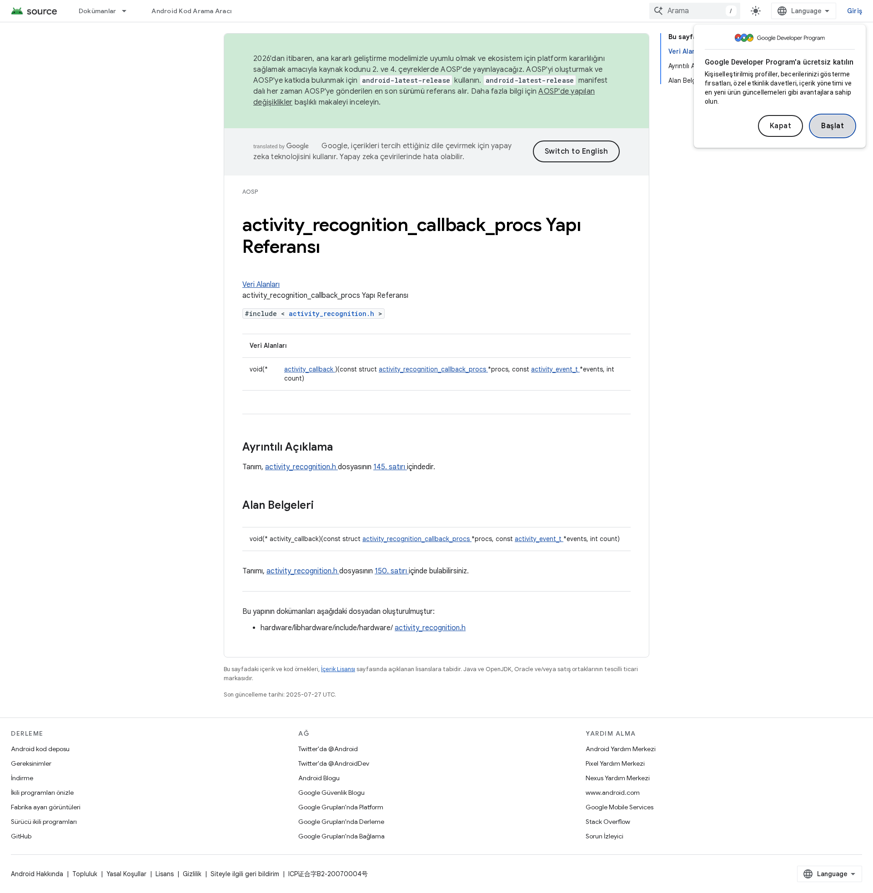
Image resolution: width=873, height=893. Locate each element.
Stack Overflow (608, 822)
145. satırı (390, 467)
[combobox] (694, 11)
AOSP (250, 192)
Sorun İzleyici (604, 836)
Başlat (832, 125)
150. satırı (392, 571)
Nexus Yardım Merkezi (618, 778)
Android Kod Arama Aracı (191, 11)
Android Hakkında (37, 874)
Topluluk (84, 874)
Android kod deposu (40, 749)
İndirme (22, 778)
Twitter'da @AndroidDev (333, 763)
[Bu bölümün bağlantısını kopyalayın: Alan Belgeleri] (325, 506)
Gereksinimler (31, 763)
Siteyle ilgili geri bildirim (245, 874)
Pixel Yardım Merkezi (615, 763)
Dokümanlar (97, 11)
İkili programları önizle (42, 792)
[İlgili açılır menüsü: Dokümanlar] (128, 11)
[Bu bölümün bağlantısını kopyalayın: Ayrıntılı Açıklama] (345, 447)
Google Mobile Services (619, 807)
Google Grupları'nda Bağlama (341, 836)
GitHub (21, 836)
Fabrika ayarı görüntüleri (45, 807)
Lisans (165, 874)
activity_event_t (555, 369)
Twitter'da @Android (328, 749)
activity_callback (309, 369)
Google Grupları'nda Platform (340, 807)
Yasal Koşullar (126, 874)
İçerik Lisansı (338, 669)
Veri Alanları (261, 284)
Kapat (781, 125)
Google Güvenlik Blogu (331, 792)
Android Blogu (319, 778)
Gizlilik (192, 874)
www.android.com (613, 792)
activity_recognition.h (333, 313)
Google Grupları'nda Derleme (341, 822)
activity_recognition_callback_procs (433, 369)
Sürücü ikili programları (44, 822)
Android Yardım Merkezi (621, 749)
